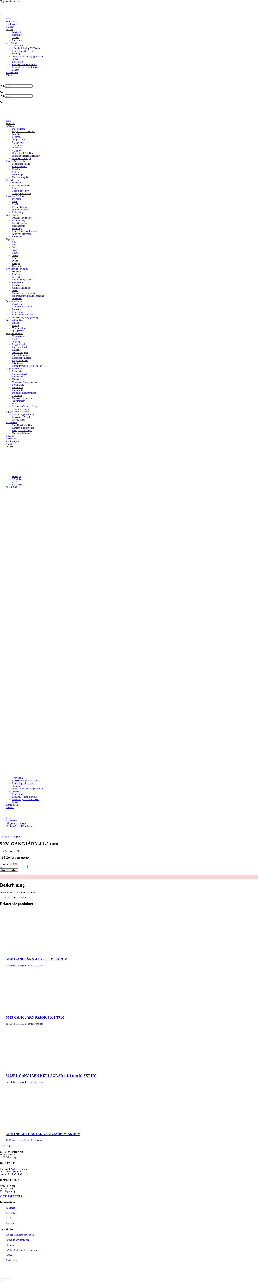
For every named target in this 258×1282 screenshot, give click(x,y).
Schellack (16, 271)
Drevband (16, 199)
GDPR (15, 37)
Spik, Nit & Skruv (14, 333)
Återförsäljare (12, 24)
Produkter (10, 21)
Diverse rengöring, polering (25, 317)
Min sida (10, 75)
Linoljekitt (17, 274)
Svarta (15, 261)
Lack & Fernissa (19, 223)
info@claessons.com (17, 1169)
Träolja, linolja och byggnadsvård (27, 56)
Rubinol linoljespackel (22, 279)
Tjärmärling (17, 395)
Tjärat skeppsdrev (20, 190)
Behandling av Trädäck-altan (25, 67)
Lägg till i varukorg (9, 870)
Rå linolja (16, 172)
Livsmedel (11, 438)
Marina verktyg (19, 328)
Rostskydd (17, 236)
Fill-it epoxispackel (21, 185)
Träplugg (16, 341)
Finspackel (17, 277)
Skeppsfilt (16, 182)
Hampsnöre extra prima (23, 398)
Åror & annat (18, 419)
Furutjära (16, 134)
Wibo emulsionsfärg (21, 234)
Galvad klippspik (20, 352)
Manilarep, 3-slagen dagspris (25, 382)
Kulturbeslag (12, 422)
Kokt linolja (17, 169)
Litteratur (10, 436)
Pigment (10, 239)
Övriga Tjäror (18, 139)
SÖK (2, 86)
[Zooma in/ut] (1, 1278)
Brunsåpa (16, 309)
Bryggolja (16, 150)
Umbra (15, 252)
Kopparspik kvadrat (21, 357)
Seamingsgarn (18, 401)
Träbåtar (16, 59)
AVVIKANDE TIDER (11, 1196)
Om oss (9, 29)
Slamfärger (17, 228)
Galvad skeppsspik (21, 355)
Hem (8, 18)
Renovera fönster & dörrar (24, 64)
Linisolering (17, 212)
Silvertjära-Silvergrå (21, 158)
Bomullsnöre (18, 384)
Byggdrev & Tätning (16, 196)
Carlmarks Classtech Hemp (25, 406)
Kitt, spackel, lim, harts (17, 269)
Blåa (14, 258)
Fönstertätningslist (20, 209)
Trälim (15, 290)
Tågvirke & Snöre (14, 368)
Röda (14, 244)
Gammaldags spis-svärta (23, 293)
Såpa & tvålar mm (14, 301)
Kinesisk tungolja (20, 177)
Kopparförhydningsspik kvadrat (27, 366)
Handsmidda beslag (21, 433)
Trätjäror (10, 126)
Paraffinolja (17, 174)
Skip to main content (9, 1)
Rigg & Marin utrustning (17, 411)
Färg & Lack (12, 215)
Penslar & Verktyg (14, 320)
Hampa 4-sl (17, 376)
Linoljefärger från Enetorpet (25, 231)
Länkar (15, 70)
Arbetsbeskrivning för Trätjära (26, 48)
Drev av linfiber (19, 207)
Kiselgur (16, 263)
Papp (14, 201)
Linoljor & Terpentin (16, 161)
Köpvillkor (17, 35)
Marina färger (18, 225)
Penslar (15, 322)
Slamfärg (16, 53)
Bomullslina (17, 387)
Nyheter (10, 26)
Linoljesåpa (17, 61)
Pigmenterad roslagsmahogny (26, 155)
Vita (14, 242)
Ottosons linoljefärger (22, 217)
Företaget (16, 32)
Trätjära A (16, 147)
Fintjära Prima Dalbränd (23, 131)
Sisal (14, 403)
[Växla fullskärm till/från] (4, 1278)
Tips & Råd (11, 43)
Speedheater (17, 331)
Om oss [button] (9, 446)
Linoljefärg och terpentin (23, 51)
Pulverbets (17, 298)
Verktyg (15, 325)
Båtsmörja (17, 137)
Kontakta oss (12, 72)
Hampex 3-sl (18, 390)
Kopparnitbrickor (20, 360)
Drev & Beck (12, 180)
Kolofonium (17, 285)
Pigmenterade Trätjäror (22, 153)
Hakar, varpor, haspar (22, 430)
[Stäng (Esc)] (10, 1278)
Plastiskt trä (17, 282)
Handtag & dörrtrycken (23, 428)
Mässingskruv (18, 336)
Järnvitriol (16, 266)
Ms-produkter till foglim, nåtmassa (28, 296)
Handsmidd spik (19, 347)
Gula (14, 247)
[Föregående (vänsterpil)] (1, 1281)
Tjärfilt (15, 204)
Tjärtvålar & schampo (22, 306)
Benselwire (17, 371)
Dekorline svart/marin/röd (24, 393)
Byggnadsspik (18, 344)
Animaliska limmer (21, 287)
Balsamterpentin (19, 166)
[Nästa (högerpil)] (4, 1281)
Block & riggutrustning (23, 414)
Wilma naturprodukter (22, 314)
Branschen (17, 40)
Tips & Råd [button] (11, 487)
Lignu (15, 188)
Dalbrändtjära (18, 129)
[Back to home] (11, 11)
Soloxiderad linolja (21, 164)
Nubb (14, 339)
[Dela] (7, 1278)
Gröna (15, 255)
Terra (14, 250)
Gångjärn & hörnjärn (22, 425)
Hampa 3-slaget (19, 374)
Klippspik (16, 349)
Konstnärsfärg (18, 220)
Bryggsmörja (18, 142)
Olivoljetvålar (18, 304)
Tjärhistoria (17, 45)
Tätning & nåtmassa (21, 193)
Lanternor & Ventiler (22, 417)
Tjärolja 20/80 (18, 145)
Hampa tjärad (18, 379)
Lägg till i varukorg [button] (34, 965)
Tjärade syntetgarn (20, 409)
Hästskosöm (17, 363)
